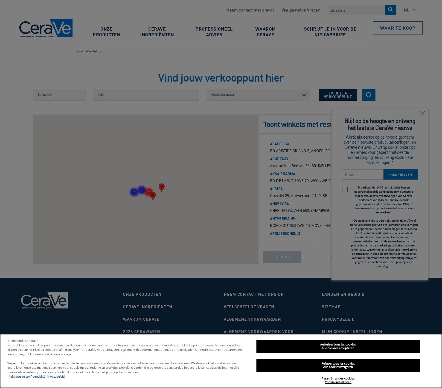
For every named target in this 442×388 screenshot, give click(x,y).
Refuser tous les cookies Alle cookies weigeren (338, 365)
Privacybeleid (56, 376)
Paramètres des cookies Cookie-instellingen (338, 380)
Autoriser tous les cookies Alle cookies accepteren (338, 346)
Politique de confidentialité (27, 376)
